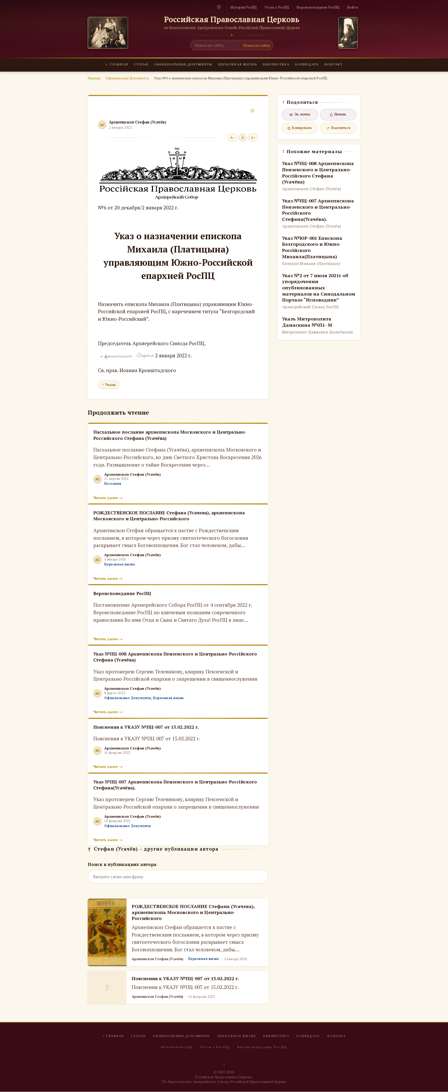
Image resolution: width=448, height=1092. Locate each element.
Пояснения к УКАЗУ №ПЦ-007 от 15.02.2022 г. (185, 978)
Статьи (141, 64)
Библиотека (276, 64)
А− (232, 137)
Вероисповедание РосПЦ (318, 7)
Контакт (333, 64)
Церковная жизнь (237, 64)
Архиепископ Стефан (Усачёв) (137, 122)
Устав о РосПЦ (276, 7)
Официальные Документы (183, 64)
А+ (253, 137)
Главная (117, 64)
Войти (352, 7)
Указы (110, 384)
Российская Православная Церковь (232, 19)
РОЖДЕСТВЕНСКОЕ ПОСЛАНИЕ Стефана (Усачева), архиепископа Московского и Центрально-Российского (193, 912)
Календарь (307, 64)
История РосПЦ (243, 7)
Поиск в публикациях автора (122, 864)
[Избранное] (219, 7)
